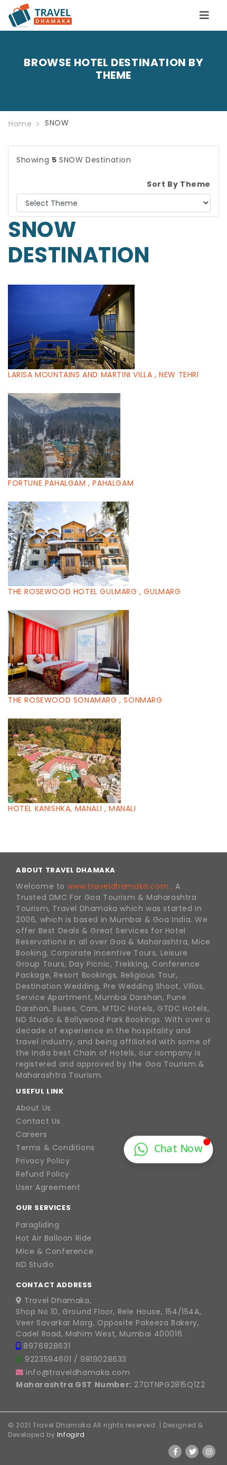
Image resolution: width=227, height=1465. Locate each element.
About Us (33, 1108)
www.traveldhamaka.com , (120, 886)
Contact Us (38, 1121)
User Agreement (48, 1187)
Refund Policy (43, 1174)
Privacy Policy (43, 1160)
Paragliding (38, 1225)
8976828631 (46, 1346)
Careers (31, 1134)
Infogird (71, 1434)
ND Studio (35, 1264)
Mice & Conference (54, 1251)
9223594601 (49, 1359)
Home (20, 124)
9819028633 (103, 1359)
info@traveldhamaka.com (78, 1372)
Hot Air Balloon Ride (54, 1238)
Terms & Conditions (55, 1147)
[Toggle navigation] (204, 15)
